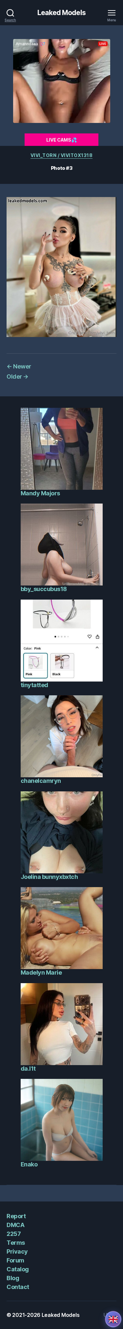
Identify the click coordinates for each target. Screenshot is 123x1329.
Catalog (18, 1269)
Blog (13, 1278)
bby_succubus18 (44, 588)
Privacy (17, 1251)
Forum (15, 1260)
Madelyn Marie (41, 972)
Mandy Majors (40, 493)
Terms (16, 1242)
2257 (14, 1233)
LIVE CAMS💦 (61, 140)
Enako (29, 1164)
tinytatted (34, 685)
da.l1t (28, 1068)
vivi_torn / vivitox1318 (62, 155)
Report (16, 1216)
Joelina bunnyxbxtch (49, 876)
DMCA (15, 1224)
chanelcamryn (41, 780)
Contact (18, 1286)
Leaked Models (61, 12)
